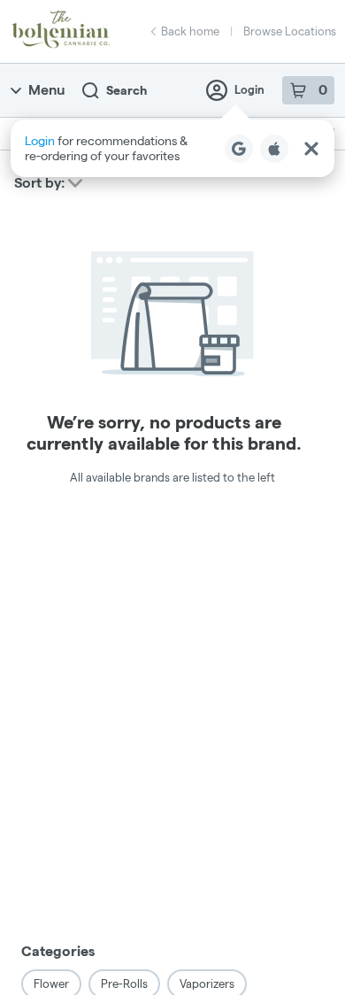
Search (126, 90)
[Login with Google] (239, 149)
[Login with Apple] (274, 149)
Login (249, 89)
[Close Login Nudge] (311, 149)
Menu (46, 89)
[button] (172, 148)
